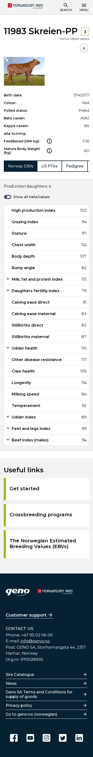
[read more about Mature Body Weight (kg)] (49, 151)
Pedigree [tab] (74, 166)
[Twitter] (63, 738)
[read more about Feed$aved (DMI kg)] (49, 141)
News (11, 683)
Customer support (26, 615)
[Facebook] (14, 738)
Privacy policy (19, 705)
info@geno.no (35, 641)
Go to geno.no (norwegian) (31, 714)
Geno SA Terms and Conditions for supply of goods (39, 694)
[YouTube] (30, 738)
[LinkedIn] (79, 738)
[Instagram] (46, 738)
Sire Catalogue (20, 674)
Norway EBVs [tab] (20, 166)
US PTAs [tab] (49, 166)
